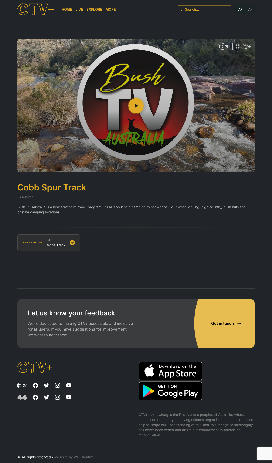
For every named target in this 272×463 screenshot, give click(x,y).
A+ (240, 9)
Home (67, 9)
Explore (94, 9)
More (111, 9)
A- (250, 9)
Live (79, 9)
